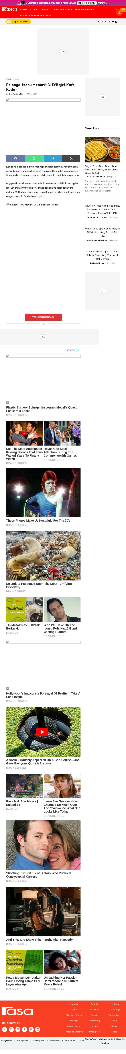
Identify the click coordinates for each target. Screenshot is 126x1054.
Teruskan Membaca (43, 317)
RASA (8, 79)
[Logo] (9, 9)
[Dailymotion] (116, 22)
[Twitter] (106, 22)
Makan (18, 79)
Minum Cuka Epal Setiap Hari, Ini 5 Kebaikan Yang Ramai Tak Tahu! (102, 232)
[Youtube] (113, 22)
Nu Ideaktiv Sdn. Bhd (106, 1039)
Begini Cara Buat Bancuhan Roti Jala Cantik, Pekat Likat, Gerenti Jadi (101, 169)
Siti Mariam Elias (16, 94)
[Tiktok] (109, 22)
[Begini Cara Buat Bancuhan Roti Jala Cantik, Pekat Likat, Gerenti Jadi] (102, 149)
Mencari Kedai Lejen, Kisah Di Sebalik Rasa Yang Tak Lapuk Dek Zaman (102, 255)
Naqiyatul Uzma (96, 263)
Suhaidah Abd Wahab (95, 177)
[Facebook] (99, 22)
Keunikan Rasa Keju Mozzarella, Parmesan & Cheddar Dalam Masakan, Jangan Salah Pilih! (102, 209)
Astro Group (105, 1043)
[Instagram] (102, 22)
